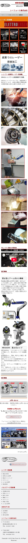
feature (14, 38)
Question (14, 50)
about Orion (5, 38)
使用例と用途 (15, 14)
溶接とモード (6, 493)
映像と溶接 (6, 501)
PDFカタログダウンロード (19, 464)
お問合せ (5, 512)
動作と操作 (6, 495)
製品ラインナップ (7, 478)
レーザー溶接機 (8, 14)
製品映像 (5, 484)
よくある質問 (6, 482)
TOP (3, 14)
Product (23, 38)
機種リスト (6, 497)
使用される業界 (7, 476)
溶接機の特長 (6, 491)
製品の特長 (6, 474)
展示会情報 (6, 515)
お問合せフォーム (14, 417)
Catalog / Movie (23, 51)
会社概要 (5, 510)
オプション (6, 480)
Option (4, 50)
